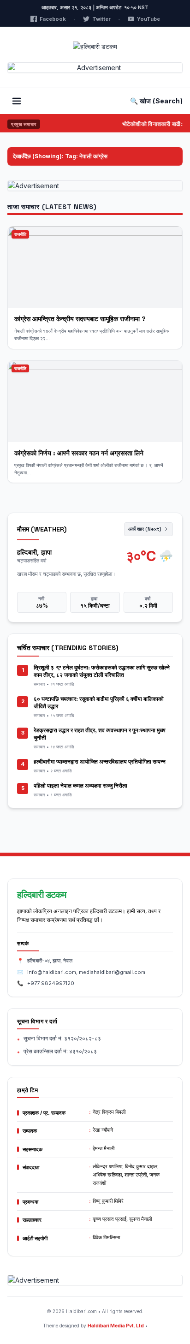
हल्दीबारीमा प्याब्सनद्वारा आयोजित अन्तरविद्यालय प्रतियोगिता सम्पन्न (100, 761)
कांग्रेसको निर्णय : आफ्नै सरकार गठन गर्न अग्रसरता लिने (79, 453)
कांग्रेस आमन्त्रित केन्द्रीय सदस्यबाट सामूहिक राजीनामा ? (80, 319)
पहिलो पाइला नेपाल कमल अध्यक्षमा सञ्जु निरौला (80, 785)
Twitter (101, 19)
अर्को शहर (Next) (144, 529)
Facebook (53, 19)
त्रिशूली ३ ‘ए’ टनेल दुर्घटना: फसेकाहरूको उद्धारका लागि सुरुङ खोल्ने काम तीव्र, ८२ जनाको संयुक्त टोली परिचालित (102, 671)
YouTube (148, 19)
